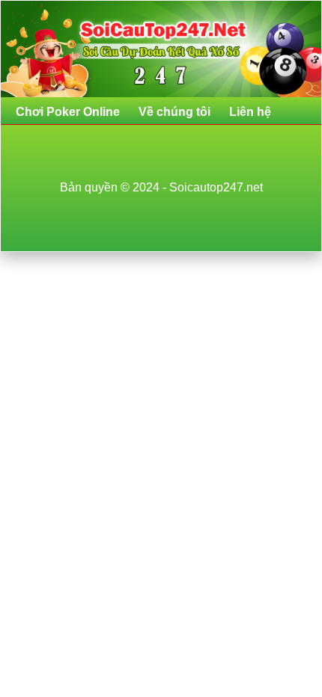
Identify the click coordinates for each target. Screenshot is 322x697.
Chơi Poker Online (68, 111)
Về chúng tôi (174, 111)
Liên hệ (250, 111)
